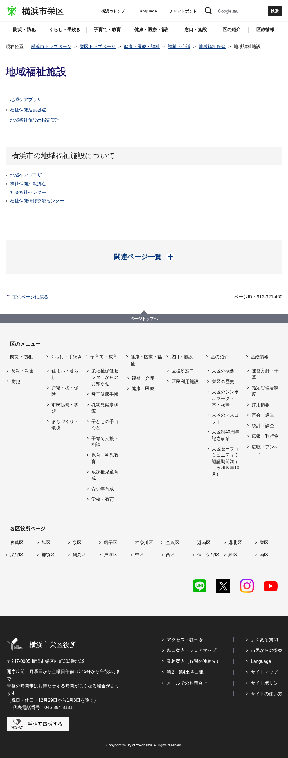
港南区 (204, 542)
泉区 (77, 542)
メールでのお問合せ (187, 683)
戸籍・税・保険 (64, 390)
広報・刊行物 (265, 436)
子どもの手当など (104, 424)
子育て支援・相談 (104, 441)
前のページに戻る (30, 296)
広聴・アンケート (265, 449)
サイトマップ (264, 672)
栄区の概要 (223, 370)
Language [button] (147, 11)
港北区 (235, 542)
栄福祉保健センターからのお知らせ (104, 377)
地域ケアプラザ (26, 99)
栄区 (264, 542)
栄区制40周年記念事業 (225, 435)
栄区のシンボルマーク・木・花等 (225, 398)
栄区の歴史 (223, 381)
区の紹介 (220, 356)
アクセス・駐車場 (185, 639)
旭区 (45, 542)
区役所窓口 (183, 370)
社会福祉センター (28, 192)
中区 (139, 554)
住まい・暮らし (64, 373)
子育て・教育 (103, 356)
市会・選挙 (263, 415)
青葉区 (17, 542)
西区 (170, 554)
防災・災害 (22, 370)
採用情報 (261, 404)
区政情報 (260, 356)
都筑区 (48, 554)
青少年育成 (102, 488)
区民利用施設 (185, 381)
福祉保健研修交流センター (37, 200)
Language (261, 661)
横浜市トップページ (51, 46)
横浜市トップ (113, 11)
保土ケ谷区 (208, 554)
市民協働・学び (64, 407)
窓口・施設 (181, 356)
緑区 (232, 554)
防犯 (15, 381)
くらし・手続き (66, 356)
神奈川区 (144, 542)
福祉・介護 (179, 46)
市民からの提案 (266, 650)
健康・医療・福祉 (142, 46)
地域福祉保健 (212, 46)
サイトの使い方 (266, 693)
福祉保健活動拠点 (28, 110)
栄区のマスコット (225, 418)
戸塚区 (110, 554)
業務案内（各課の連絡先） (194, 661)
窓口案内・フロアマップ (191, 650)
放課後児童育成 (104, 474)
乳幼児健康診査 (104, 407)
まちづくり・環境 (64, 424)
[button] (144, 256)
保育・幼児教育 (104, 458)
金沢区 (172, 542)
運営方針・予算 (265, 373)
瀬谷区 (17, 554)
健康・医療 (143, 388)
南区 (264, 554)
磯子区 (110, 542)
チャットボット (183, 11)
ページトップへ (144, 318)
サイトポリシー (266, 683)
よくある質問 (264, 639)
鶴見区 (79, 554)
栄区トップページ (98, 46)
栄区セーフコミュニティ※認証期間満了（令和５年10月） (225, 461)
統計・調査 (263, 425)
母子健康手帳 (104, 394)
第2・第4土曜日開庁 (187, 672)
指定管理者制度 (265, 390)
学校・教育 (102, 499)
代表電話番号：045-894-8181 (43, 707)
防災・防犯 (21, 356)
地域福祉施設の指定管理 (35, 120)
